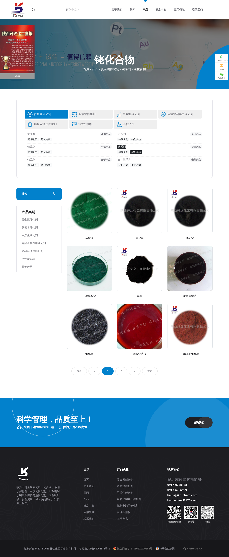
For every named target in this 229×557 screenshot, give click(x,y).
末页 (149, 371)
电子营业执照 (167, 548)
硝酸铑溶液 (139, 353)
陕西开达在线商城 (75, 427)
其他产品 (128, 124)
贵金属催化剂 (110, 69)
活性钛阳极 (85, 124)
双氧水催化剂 (87, 114)
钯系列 (31, 134)
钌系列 (31, 146)
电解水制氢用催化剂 (180, 114)
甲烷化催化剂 (131, 114)
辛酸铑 (89, 238)
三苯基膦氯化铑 (190, 353)
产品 (145, 9)
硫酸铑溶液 (190, 296)
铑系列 (126, 69)
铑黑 (139, 296)
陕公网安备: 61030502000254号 (134, 548)
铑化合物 (140, 69)
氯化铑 (89, 353)
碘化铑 (190, 238)
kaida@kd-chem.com (182, 495)
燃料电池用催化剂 (45, 124)
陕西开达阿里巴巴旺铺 (38, 427)
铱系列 (31, 159)
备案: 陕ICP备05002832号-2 (94, 548)
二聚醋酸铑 (89, 296)
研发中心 (161, 9)
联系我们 (197, 9)
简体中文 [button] (71, 9)
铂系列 (122, 134)
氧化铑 (140, 238)
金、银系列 (124, 159)
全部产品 (105, 134)
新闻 (132, 9)
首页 (86, 69)
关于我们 (116, 9)
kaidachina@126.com (182, 500)
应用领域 (179, 9)
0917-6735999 (177, 490)
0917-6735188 (177, 485)
